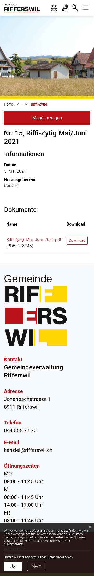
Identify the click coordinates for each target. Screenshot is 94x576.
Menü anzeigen (47, 117)
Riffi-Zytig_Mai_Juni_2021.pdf (33, 239)
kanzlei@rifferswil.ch (28, 450)
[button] (85, 8)
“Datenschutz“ (14, 544)
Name (11, 224)
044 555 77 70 (20, 430)
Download (76, 224)
